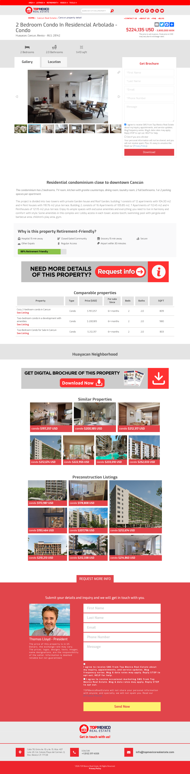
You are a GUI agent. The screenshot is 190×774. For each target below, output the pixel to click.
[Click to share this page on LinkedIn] (152, 10)
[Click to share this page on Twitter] (142, 10)
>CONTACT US (130, 18)
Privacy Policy (140, 146)
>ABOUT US (144, 18)
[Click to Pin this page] (147, 10)
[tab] (27, 62)
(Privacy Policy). (93, 695)
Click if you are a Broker (137, 137)
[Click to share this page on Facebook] (137, 10)
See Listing (23, 312)
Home (31, 18)
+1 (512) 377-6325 (90, 753)
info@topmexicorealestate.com (155, 752)
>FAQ (153, 18)
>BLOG (161, 18)
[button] (119, 72)
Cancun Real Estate (46, 18)
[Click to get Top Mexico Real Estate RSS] (157, 10)
